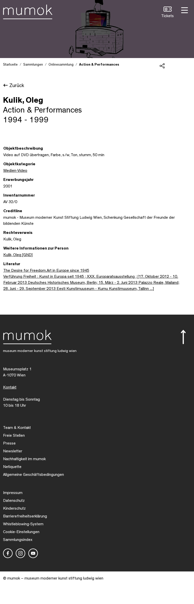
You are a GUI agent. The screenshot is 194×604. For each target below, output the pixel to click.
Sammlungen (33, 64)
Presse (9, 443)
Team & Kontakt (17, 428)
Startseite (10, 64)
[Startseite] (27, 11)
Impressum (12, 493)
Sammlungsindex (17, 540)
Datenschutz (14, 501)
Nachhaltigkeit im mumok (24, 459)
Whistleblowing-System (23, 524)
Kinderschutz (14, 508)
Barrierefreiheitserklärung (25, 516)
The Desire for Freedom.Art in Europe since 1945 (46, 270)
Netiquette (12, 467)
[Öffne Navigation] (184, 10)
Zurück (16, 85)
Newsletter (12, 451)
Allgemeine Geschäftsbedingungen (33, 475)
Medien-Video (15, 171)
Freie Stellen (14, 435)
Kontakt (9, 387)
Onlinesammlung (61, 64)
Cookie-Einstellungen (21, 532)
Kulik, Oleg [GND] (18, 255)
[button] (167, 13)
